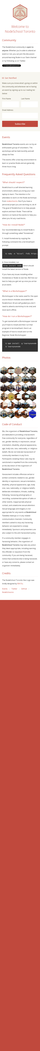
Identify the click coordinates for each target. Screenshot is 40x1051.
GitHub (24, 589)
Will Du (20, 583)
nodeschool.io (12, 201)
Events (4, 589)
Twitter (14, 589)
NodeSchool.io (8, 592)
